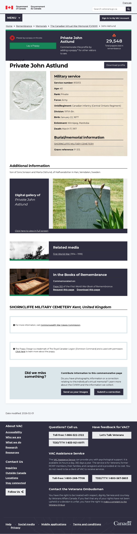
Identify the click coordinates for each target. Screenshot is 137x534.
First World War (61, 254)
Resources (12, 452)
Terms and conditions (87, 524)
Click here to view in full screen (31, 231)
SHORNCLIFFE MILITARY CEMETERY (74, 144)
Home (9, 26)
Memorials (41, 26)
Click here (20, 351)
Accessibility (14, 432)
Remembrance (24, 26)
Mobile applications (53, 524)
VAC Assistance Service (64, 459)
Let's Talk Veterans (112, 435)
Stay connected (16, 483)
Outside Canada (16, 473)
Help (8, 524)
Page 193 (58, 286)
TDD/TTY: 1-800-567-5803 (111, 478)
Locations (12, 478)
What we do (13, 442)
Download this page (88, 289)
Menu (12, 17)
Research (12, 447)
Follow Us (17, 493)
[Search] (128, 9)
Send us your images (75, 392)
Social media (26, 524)
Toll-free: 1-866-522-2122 (68, 435)
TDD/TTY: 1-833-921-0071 (68, 442)
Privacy (15, 527)
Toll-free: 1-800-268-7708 (68, 478)
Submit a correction (108, 392)
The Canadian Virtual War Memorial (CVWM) (74, 26)
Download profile (115, 65)
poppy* (74, 50)
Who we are (13, 437)
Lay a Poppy (32, 46)
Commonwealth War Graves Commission (60, 325)
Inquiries (11, 467)
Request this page (63, 289)
